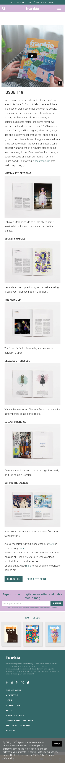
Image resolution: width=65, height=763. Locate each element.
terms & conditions (52, 607)
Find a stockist (36, 579)
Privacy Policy (15, 715)
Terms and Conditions (19, 720)
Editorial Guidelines (18, 725)
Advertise (12, 695)
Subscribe (13, 579)
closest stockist (41, 161)
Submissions (13, 690)
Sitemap (11, 730)
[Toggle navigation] (59, 8)
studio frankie (48, 2)
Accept (57, 743)
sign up (56, 603)
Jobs (9, 700)
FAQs (9, 710)
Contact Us (13, 705)
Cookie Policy (39, 755)
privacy (20, 607)
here (51, 544)
